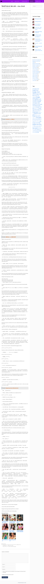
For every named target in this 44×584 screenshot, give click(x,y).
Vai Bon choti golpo (36, 72)
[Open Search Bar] (43, 1)
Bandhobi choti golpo (36, 59)
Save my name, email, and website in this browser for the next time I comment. (14, 572)
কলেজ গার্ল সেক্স (39, 127)
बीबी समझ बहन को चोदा (38, 18)
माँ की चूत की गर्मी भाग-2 (38, 21)
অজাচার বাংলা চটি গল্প (17, 1)
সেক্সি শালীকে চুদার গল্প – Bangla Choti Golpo (8, 545)
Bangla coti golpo (35, 66)
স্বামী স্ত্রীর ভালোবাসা (18, 544)
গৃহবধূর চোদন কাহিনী (35, 77)
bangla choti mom (36, 108)
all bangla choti (36, 88)
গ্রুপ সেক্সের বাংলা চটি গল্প (24, 1)
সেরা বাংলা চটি (31, 1)
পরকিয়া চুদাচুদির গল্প (40, 128)
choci (35, 117)
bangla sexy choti (36, 116)
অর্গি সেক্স (35, 127)
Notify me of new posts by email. (8, 574)
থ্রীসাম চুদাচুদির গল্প (35, 128)
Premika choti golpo (36, 71)
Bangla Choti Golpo (36, 63)
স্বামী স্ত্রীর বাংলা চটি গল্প (38, 1)
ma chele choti (9, 544)
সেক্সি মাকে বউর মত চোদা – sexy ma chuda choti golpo (9, 546)
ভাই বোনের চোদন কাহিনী (37, 131)
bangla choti (35, 90)
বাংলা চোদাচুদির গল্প (37, 129)
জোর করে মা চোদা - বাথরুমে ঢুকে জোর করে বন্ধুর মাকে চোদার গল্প (38, 28)
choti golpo (38, 117)
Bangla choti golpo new (36, 64)
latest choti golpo (35, 68)
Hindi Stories (35, 67)
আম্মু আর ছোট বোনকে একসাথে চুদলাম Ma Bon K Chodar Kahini (38, 40)
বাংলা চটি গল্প (34, 129)
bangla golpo (4, 544)
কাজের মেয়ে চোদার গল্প (35, 75)
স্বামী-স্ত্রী (37, 132)
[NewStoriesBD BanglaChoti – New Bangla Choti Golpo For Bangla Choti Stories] (1, 1)
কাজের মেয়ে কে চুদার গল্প (13, 544)
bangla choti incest (36, 104)
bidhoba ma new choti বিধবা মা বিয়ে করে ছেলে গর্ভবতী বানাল (38, 35)
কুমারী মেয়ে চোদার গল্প (35, 76)
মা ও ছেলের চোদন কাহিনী (35, 79)
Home (12, 1)
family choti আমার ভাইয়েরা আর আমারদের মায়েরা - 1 (38, 50)
